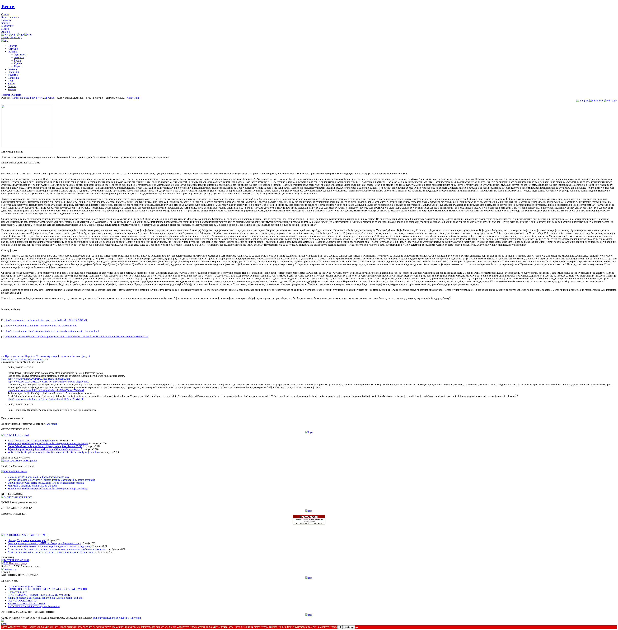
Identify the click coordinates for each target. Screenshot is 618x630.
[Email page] (596, 100)
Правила (6, 20)
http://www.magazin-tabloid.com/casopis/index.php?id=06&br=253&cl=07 (46, 399)
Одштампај (133, 97)
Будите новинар (10, 17)
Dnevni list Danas (18, 471)
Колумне (12, 69)
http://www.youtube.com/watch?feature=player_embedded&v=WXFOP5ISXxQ (46, 320)
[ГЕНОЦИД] (15, 560)
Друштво (13, 74)
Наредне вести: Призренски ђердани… (22, 359)
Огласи (12, 86)
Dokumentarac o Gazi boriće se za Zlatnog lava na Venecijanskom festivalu (46, 482)
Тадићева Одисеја (11, 94)
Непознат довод (18, 563)
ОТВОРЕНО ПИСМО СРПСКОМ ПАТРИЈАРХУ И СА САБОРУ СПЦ (47, 589)
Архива (5, 31)
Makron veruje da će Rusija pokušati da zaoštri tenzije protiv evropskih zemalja (48, 443)
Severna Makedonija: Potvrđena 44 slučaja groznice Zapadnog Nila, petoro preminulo (51, 479)
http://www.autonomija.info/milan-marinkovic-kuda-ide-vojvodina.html (41, 325)
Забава (11, 83)
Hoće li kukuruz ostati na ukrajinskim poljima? (31, 440)
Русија (17, 60)
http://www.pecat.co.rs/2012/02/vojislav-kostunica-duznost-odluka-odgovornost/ (48, 381)
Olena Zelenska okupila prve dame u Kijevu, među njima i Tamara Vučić (45, 446)
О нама (5, 14)
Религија (12, 51)
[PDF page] (582, 100)
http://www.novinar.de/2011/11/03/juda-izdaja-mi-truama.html (39, 378)
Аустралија (20, 54)
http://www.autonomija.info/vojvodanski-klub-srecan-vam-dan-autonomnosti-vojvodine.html (52, 331)
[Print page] (610, 100)
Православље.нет (17, 592)
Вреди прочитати (33, 97)
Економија (13, 72)
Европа (18, 66)
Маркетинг (7, 25)
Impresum (136, 617)
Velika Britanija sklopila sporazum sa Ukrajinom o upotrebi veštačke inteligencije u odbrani (54, 452)
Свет (10, 80)
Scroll (4, 623)
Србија (18, 63)
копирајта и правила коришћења (111, 617)
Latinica (5, 37)
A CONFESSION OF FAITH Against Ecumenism (34, 606)
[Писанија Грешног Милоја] (19, 460)
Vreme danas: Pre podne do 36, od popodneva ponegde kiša (38, 477)
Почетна (12, 45)
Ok (340, 627)
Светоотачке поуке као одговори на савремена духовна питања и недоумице (50, 546)
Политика (13, 77)
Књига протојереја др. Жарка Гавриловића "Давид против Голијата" (45, 597)
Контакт (5, 23)
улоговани (52, 423)
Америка (19, 57)
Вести (8, 6)
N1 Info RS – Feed (19, 435)
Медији (5, 28)
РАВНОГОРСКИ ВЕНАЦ (22, 600)
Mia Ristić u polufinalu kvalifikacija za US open (32, 485)
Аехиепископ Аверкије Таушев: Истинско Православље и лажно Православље (51, 552)
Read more (349, 627)
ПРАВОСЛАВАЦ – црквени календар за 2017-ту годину (39, 594)
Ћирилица (16, 37)
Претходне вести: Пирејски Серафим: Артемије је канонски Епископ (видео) (47, 356)
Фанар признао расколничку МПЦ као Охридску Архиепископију (44, 543)
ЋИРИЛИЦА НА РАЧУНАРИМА (26, 603)
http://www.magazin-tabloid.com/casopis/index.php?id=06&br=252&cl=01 (46, 390)
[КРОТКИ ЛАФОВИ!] (16, 497)
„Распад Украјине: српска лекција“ (27, 540)
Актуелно (13, 48)
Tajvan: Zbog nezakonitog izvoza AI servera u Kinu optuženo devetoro (44, 449)
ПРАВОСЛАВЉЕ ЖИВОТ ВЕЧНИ (29, 535)
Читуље (12, 89)
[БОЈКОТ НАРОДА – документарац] (8, 569)
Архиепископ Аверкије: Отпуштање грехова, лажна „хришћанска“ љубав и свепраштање (57, 549)
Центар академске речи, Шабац (25, 586)
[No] (356, 627)
